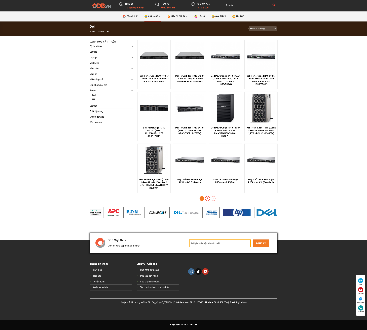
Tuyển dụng (99, 281)
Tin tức (240, 16)
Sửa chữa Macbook (150, 281)
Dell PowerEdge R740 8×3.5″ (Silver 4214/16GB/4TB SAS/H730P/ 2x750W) (189, 130)
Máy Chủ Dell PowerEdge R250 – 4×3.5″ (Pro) (225, 181)
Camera (93, 51)
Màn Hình (94, 68)
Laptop (93, 57)
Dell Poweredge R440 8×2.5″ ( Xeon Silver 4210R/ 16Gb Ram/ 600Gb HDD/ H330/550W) (261, 80)
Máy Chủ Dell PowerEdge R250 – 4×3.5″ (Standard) (261, 181)
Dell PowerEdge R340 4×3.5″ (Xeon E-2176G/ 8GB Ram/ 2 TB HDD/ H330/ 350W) (154, 79)
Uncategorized (97, 116)
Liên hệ (201, 16)
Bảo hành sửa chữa (149, 270)
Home (92, 32)
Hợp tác (97, 275)
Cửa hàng (153, 16)
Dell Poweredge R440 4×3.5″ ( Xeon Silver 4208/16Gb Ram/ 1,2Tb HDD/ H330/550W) (225, 80)
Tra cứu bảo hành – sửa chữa (154, 287)
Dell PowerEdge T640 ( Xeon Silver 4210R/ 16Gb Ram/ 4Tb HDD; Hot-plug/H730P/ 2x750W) (154, 183)
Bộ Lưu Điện (96, 46)
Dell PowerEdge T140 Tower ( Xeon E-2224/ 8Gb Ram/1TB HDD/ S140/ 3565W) (225, 132)
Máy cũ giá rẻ (178, 16)
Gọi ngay (361, 311)
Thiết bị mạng (96, 111)
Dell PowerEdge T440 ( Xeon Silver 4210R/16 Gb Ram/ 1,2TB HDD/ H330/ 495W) (261, 130)
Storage (93, 105)
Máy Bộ (93, 73)
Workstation (96, 122)
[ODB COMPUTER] (102, 5)
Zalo (360, 284)
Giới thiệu (220, 16)
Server (100, 32)
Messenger (361, 302)
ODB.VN (193, 324)
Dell (94, 95)
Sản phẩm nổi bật (98, 85)
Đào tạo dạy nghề (149, 275)
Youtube (361, 293)
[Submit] (274, 5)
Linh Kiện (94, 62)
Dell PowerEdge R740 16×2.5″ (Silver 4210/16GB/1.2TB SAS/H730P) (154, 132)
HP (93, 99)
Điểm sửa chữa (100, 287)
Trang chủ (132, 16)
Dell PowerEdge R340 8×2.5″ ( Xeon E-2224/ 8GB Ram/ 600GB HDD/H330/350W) (189, 79)
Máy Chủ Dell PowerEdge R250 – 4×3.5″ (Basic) (189, 181)
